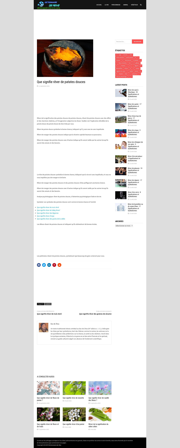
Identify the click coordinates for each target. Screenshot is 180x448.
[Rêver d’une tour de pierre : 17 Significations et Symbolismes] (120, 116)
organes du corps (120, 71)
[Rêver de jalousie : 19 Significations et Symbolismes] (120, 168)
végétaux (134, 5)
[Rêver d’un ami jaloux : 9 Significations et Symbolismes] (120, 156)
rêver (126, 74)
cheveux (118, 60)
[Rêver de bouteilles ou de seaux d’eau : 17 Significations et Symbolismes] (120, 204)
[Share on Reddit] (59, 265)
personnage (116, 5)
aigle (120, 55)
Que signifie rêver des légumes (47, 213)
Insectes (123, 66)
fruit (130, 63)
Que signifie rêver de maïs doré (48, 207)
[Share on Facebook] (39, 265)
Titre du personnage (121, 76)
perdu (131, 71)
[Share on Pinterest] (54, 265)
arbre (130, 55)
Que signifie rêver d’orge (45, 216)
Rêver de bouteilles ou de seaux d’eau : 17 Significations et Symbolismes (135, 207)
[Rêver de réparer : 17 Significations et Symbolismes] (120, 180)
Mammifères (119, 68)
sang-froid (134, 74)
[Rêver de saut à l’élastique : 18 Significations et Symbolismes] (120, 90)
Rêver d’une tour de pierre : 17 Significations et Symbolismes (134, 119)
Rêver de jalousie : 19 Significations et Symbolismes (135, 170)
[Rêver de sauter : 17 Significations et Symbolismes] (120, 104)
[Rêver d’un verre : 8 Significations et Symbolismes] (120, 192)
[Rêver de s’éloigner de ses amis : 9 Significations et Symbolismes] (120, 142)
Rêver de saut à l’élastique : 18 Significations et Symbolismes (133, 93)
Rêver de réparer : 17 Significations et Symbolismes (135, 182)
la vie (107, 5)
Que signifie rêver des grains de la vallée (51, 219)
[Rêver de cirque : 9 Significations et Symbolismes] (120, 130)
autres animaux (120, 57)
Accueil (99, 5)
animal (125, 5)
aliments (48, 304)
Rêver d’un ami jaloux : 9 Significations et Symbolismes (135, 158)
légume (136, 66)
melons (126, 68)
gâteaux (137, 63)
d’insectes (135, 60)
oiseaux (138, 68)
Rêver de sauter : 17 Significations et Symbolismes (134, 106)
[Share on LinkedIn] (49, 265)
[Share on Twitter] (44, 265)
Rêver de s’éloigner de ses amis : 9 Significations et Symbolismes (135, 145)
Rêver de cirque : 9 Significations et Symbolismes (134, 132)
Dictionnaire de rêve (54, 445)
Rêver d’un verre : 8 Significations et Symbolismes (134, 194)
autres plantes (129, 57)
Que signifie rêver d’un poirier (73, 424)
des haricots (128, 60)
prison (136, 71)
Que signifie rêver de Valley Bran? (48, 210)
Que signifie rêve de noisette (73, 398)
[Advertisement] (90, 22)
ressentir (121, 74)
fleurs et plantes (123, 63)
